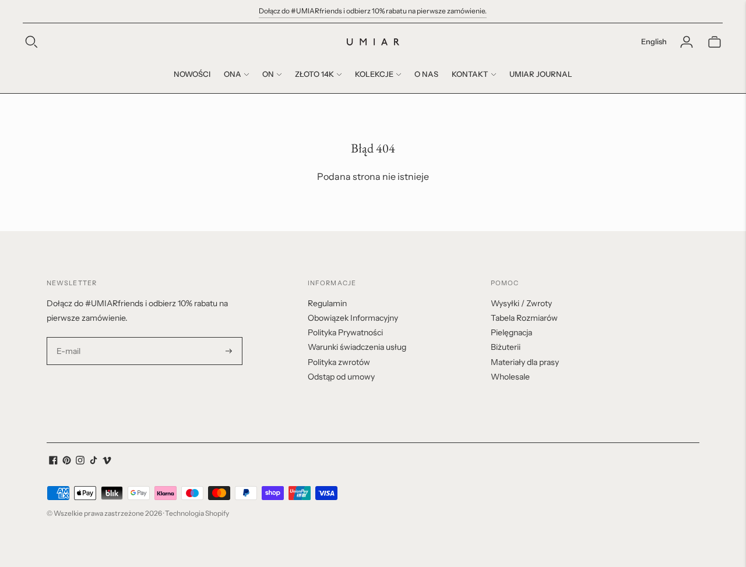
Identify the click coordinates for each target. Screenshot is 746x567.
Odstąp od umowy (341, 376)
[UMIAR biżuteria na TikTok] (93, 461)
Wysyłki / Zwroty (521, 303)
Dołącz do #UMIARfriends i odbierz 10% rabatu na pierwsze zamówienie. (373, 10)
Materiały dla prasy (525, 362)
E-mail (68, 337)
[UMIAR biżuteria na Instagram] (80, 461)
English (654, 41)
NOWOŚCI (192, 74)
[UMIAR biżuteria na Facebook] (53, 461)
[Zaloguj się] (686, 42)
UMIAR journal (540, 74)
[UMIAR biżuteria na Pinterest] (66, 461)
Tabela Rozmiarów (524, 318)
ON (268, 74)
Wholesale (510, 376)
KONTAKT (470, 74)
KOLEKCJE (374, 74)
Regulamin (327, 303)
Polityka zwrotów (339, 362)
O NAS (426, 74)
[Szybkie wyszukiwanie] (31, 42)
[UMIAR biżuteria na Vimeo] (107, 461)
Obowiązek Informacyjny (353, 318)
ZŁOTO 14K (314, 74)
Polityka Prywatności (345, 332)
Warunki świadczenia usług (357, 347)
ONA (232, 74)
